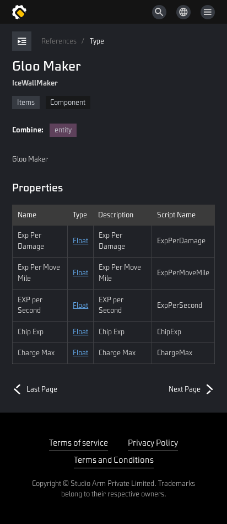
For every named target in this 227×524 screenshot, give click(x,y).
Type (97, 40)
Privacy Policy (153, 442)
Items (26, 102)
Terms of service (78, 442)
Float (80, 240)
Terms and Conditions (114, 459)
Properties (37, 187)
